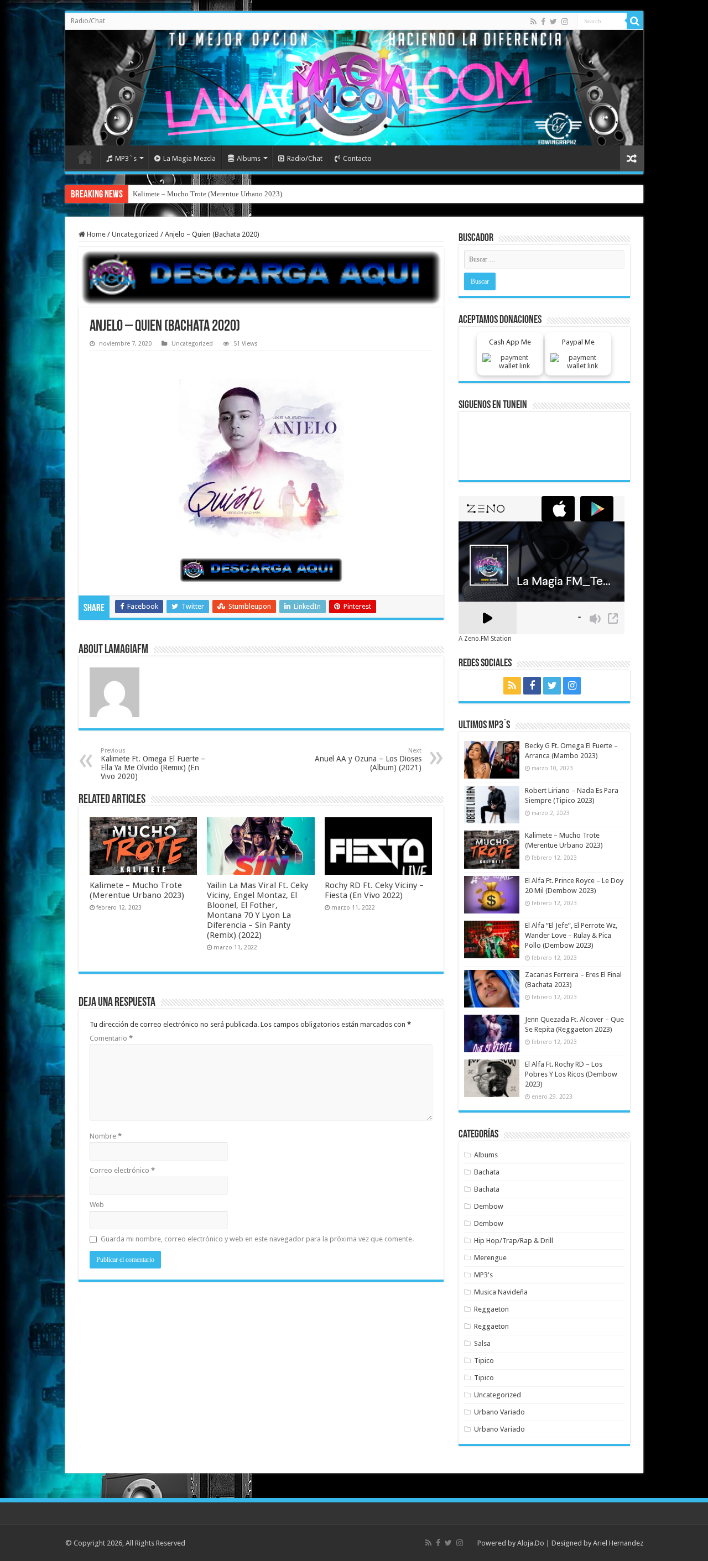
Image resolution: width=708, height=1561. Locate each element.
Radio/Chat (88, 21)
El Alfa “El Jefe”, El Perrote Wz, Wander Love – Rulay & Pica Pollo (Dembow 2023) (571, 935)
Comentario (111, 1038)
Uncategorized (135, 234)
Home (85, 157)
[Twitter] (553, 21)
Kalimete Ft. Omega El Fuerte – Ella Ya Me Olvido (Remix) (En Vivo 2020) (153, 764)
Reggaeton (491, 1309)
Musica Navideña (501, 1292)
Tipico (484, 1360)
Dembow (488, 1206)
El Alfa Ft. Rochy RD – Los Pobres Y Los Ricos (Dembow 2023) (571, 1074)
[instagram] (564, 21)
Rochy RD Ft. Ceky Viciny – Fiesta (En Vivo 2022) (374, 890)
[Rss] (533, 21)
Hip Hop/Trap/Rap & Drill (513, 1240)
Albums (249, 158)
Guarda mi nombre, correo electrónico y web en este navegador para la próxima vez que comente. (257, 1239)
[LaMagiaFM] (354, 87)
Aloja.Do (530, 1543)
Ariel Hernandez (618, 1543)
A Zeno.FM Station (485, 638)
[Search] (635, 21)
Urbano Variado (499, 1412)
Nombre (106, 1136)
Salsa (482, 1343)
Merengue (490, 1258)
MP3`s (126, 158)
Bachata (486, 1172)
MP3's (483, 1275)
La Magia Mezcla (189, 158)
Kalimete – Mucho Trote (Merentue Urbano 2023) (207, 194)
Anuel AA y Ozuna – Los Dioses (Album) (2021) (368, 759)
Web (97, 1204)
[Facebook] (543, 21)
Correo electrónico (122, 1170)
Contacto (357, 158)
